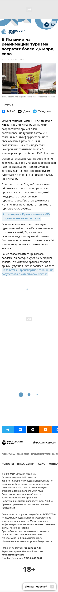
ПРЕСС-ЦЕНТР (25, 464)
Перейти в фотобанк (47, 97)
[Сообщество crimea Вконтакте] (20, 429)
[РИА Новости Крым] (13, 32)
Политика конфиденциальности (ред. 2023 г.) (27, 501)
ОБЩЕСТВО (22, 454)
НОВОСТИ (8, 464)
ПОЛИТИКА (8, 454)
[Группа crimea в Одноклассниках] (45, 429)
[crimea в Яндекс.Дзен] (33, 429)
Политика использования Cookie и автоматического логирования (21, 496)
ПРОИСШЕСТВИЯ (41, 454)
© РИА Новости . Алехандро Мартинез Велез (19, 97)
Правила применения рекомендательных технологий (25, 506)
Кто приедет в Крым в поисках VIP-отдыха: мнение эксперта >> (26, 216)
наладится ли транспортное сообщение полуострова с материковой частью (28, 272)
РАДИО (41, 464)
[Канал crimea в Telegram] (8, 429)
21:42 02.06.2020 (9, 59)
